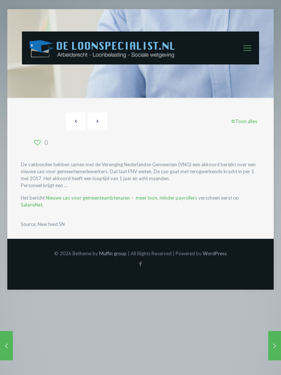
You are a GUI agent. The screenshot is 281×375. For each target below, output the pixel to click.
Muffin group (113, 253)
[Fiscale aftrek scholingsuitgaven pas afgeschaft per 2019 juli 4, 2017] (274, 345)
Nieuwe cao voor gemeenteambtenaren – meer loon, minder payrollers (121, 198)
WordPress (215, 253)
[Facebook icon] (140, 263)
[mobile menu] (247, 48)
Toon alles (246, 121)
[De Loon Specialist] (106, 47)
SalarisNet (31, 205)
